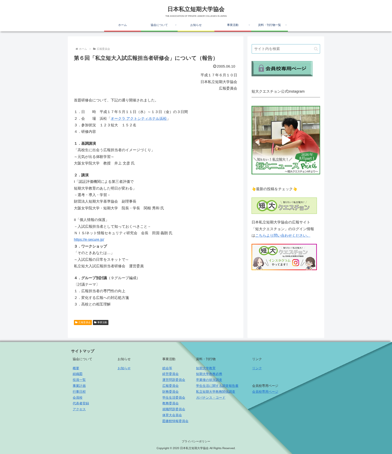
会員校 (77, 397)
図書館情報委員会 (175, 421)
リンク (257, 368)
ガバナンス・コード (210, 397)
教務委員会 (170, 403)
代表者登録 (81, 403)
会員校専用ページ (265, 391)
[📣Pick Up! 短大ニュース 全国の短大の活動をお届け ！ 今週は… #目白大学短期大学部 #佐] (286, 140)
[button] (316, 49)
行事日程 (79, 391)
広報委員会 (84, 322)
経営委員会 (170, 374)
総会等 (167, 368)
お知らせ (124, 368)
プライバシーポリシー (196, 441)
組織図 (77, 374)
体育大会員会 (172, 415)
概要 (76, 368)
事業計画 (79, 385)
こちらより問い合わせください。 (282, 235)
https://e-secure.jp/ (89, 240)
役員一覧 (79, 380)
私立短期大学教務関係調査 (215, 391)
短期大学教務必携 (209, 374)
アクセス (79, 409)
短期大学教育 (206, 368)
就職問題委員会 (173, 409)
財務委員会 (170, 391)
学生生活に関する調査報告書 (217, 385)
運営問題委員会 (173, 380)
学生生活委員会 (173, 397)
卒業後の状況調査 (209, 380)
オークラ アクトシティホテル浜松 (139, 119)
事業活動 (102, 322)
